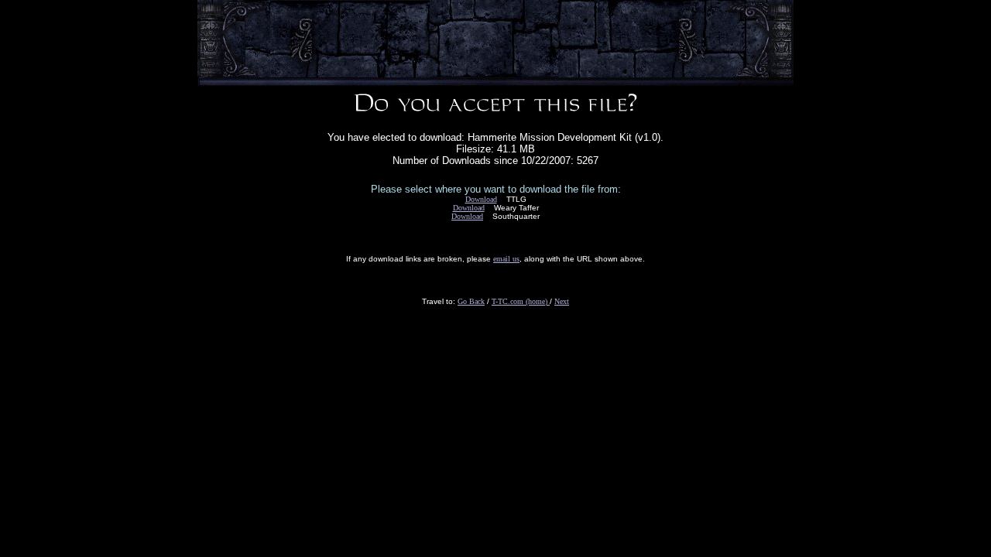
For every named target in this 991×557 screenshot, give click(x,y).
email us (506, 259)
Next (561, 301)
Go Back (471, 301)
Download (481, 199)
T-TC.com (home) (521, 301)
